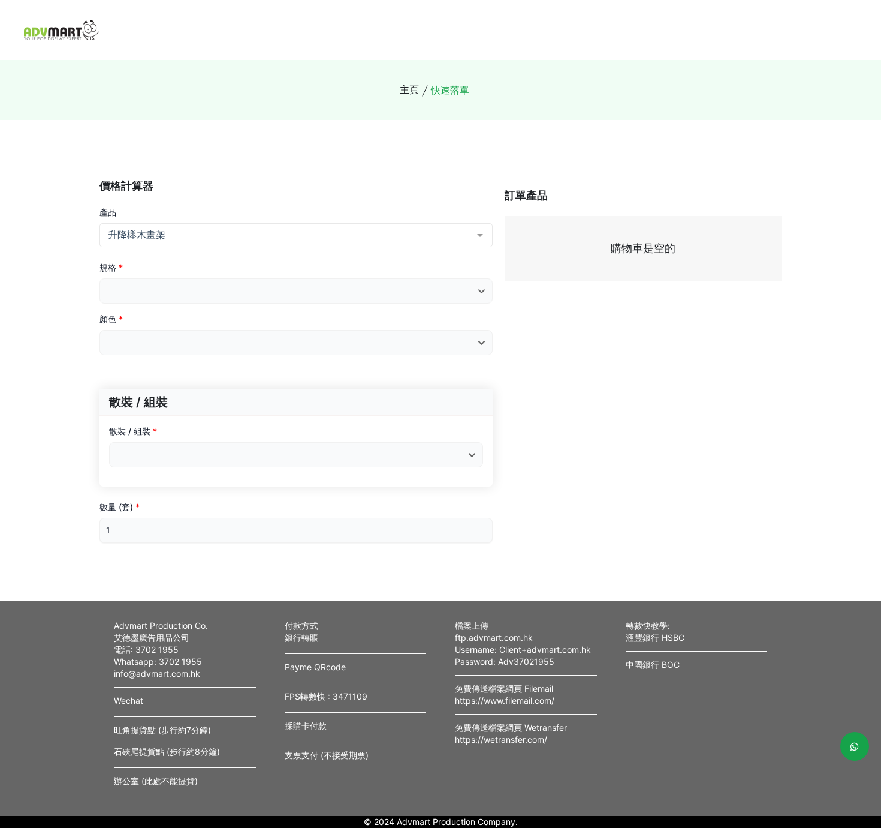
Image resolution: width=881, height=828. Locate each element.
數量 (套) (119, 507)
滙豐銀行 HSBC (655, 637)
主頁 (409, 89)
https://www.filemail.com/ (504, 700)
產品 (107, 212)
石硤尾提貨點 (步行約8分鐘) (167, 751)
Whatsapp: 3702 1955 (158, 661)
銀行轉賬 (301, 637)
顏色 (111, 319)
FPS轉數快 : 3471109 (326, 696)
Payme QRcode (315, 667)
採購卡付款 (306, 726)
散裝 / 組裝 (133, 431)
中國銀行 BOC (653, 664)
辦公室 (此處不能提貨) (156, 781)
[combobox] (296, 235)
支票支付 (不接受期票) (327, 755)
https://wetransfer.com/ (501, 739)
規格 (111, 267)
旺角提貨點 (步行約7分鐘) (162, 730)
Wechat (128, 700)
